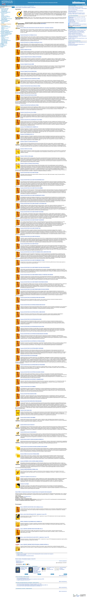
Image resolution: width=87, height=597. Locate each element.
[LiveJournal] (29, 564)
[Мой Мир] (27, 564)
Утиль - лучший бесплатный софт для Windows (78, 24)
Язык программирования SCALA (23, 578)
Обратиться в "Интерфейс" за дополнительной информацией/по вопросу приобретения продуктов (35, 553)
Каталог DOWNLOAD (5, 30)
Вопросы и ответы (4, 15)
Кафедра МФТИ (4, 19)
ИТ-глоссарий (3, 45)
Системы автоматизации (6, 33)
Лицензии (3, 38)
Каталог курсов (4, 13)
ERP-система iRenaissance (6, 34)
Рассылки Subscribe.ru (73, 15)
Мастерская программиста (74, 22)
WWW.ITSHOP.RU (35, 566)
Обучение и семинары (5, 12)
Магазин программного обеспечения (23, 566)
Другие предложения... (63, 575)
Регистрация (84, 4)
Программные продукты (5, 24)
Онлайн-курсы (4, 17)
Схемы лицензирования (5, 26)
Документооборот (4, 35)
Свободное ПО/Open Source (6, 31)
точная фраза (77, 1)
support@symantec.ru (27, 496)
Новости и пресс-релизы (21, 554)
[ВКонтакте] (23, 564)
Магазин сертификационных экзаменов (24, 582)
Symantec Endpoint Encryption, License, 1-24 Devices (24, 568)
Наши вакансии (4, 42)
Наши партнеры (4, 41)
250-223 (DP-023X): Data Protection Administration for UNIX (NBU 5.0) (29, 585)
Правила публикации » (20, 561)
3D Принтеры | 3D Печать (21, 588)
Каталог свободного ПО (5, 32)
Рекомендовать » (19, 562)
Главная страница (18, 7)
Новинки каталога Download (74, 40)
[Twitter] (25, 564)
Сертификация (4, 11)
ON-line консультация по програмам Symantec (25, 555)
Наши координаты (4, 39)
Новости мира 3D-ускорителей (75, 25)
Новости (2, 14)
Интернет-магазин (4, 8)
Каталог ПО (3, 25)
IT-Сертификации (4, 21)
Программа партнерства (6, 40)
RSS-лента (2, 46)
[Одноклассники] (26, 564)
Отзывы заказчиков (5, 37)
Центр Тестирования (5, 20)
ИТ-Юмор (2, 44)
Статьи (2, 23)
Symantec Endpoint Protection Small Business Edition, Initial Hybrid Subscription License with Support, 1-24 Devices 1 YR (37, 570)
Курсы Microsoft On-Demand (6, 18)
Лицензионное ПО (4, 9)
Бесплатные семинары (5, 16)
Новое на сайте (3, 43)
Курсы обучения (4, 10)
